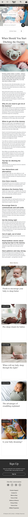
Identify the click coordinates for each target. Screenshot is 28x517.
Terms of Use (14, 505)
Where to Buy (14, 495)
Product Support (14, 490)
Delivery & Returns (14, 500)
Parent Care (5, 14)
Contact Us (14, 492)
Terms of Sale (14, 497)
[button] (2, 2)
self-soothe (14, 215)
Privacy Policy (14, 502)
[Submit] (23, 25)
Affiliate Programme (14, 508)
